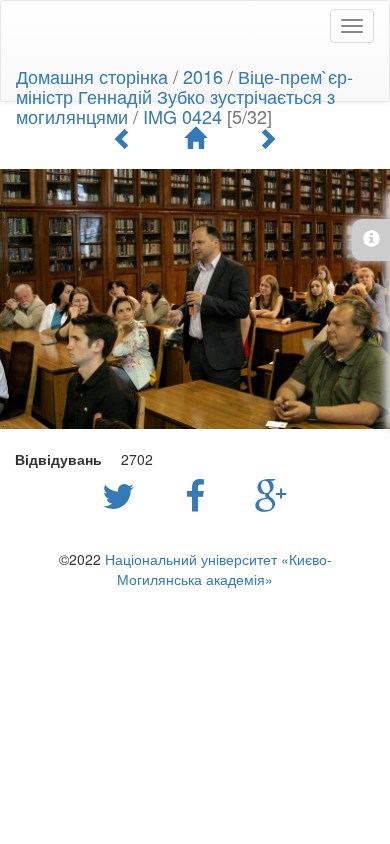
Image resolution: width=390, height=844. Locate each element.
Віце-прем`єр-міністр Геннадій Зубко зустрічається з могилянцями (184, 96)
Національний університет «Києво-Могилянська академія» (218, 569)
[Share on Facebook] (200, 494)
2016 (203, 76)
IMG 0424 (182, 116)
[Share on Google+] (271, 494)
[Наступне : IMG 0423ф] (267, 138)
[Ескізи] (195, 138)
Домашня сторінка (92, 76)
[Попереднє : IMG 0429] (123, 138)
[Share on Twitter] (123, 494)
